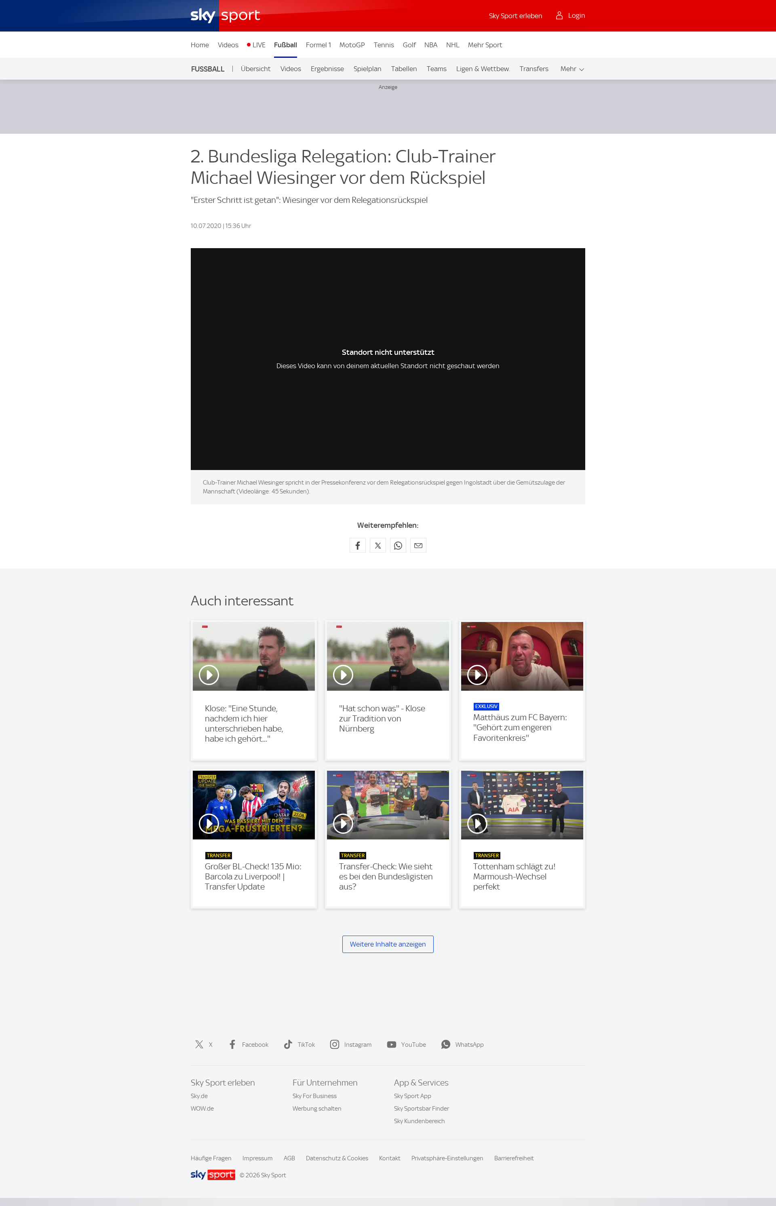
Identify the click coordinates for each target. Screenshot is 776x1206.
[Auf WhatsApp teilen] (398, 545)
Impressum (257, 1158)
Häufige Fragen (211, 1158)
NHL (453, 45)
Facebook (255, 1044)
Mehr (568, 69)
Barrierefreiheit (514, 1158)
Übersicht (256, 69)
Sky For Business (315, 1096)
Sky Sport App (412, 1096)
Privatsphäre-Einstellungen (447, 1158)
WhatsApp (469, 1044)
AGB (289, 1158)
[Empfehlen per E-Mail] (418, 545)
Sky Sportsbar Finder (421, 1108)
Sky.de (199, 1096)
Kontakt (390, 1158)
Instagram (358, 1044)
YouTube (413, 1044)
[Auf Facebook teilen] (358, 545)
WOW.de (202, 1108)
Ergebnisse (327, 69)
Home (200, 45)
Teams (437, 69)
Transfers (534, 69)
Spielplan (368, 69)
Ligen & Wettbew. (483, 69)
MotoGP (352, 45)
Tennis (384, 45)
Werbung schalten (317, 1108)
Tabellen (404, 69)
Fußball (285, 45)
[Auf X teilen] (378, 545)
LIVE (259, 45)
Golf (409, 45)
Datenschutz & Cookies (337, 1158)
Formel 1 (318, 45)
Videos (228, 45)
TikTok (306, 1044)
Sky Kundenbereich (419, 1121)
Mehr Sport (485, 45)
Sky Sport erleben (515, 16)
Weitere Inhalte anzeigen (388, 944)
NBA (430, 45)
